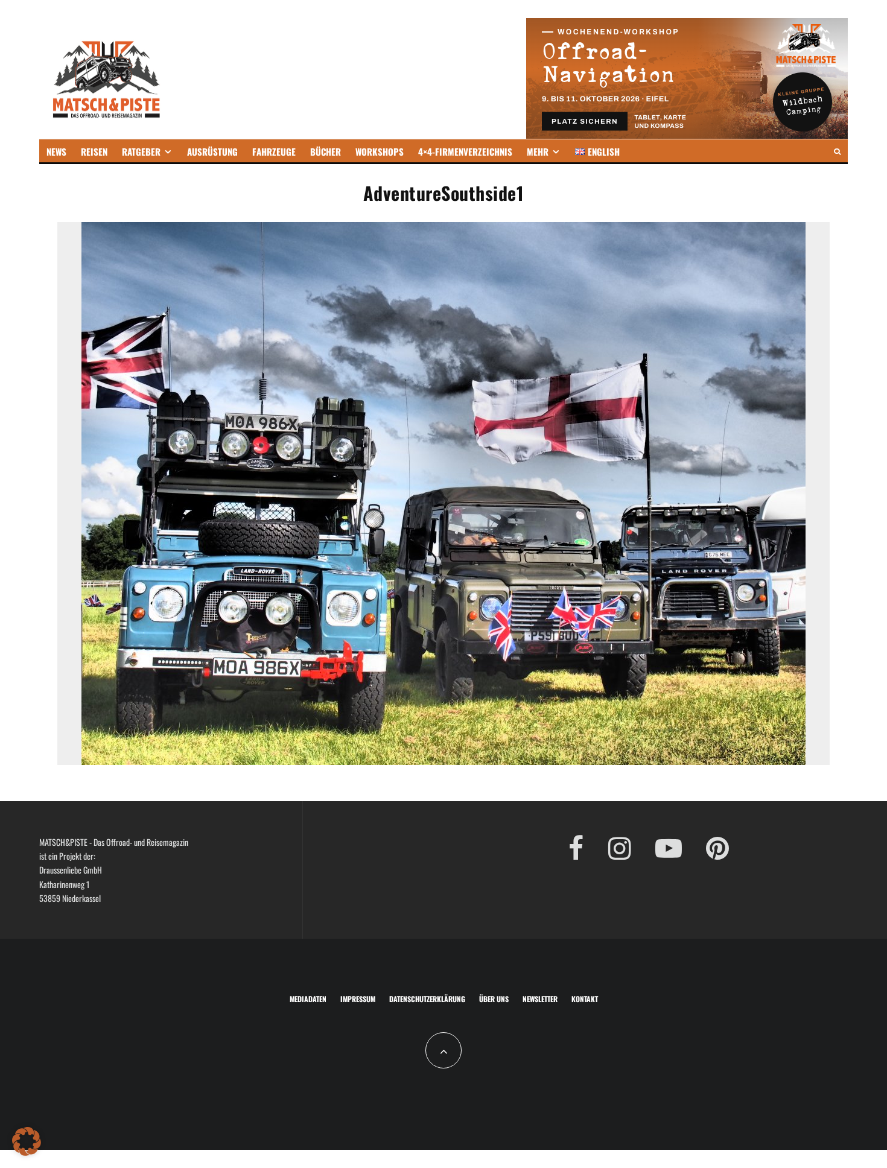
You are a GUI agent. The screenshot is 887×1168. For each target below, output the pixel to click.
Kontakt (584, 999)
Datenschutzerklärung (427, 999)
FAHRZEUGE (274, 151)
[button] (26, 1141)
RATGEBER (141, 151)
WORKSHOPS (379, 151)
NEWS (56, 151)
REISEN (94, 151)
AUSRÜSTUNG (212, 151)
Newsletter (540, 999)
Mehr (537, 151)
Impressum (357, 999)
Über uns (494, 999)
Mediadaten (308, 999)
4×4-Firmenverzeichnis (465, 151)
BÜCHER (325, 151)
